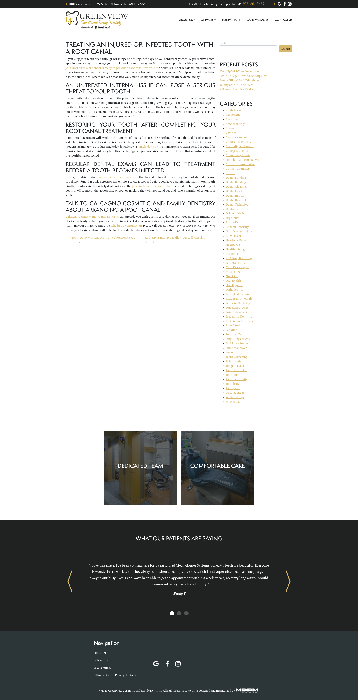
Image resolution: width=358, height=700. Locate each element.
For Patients (231, 20)
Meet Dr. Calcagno (237, 267)
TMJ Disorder (234, 361)
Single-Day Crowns (238, 339)
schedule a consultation (126, 226)
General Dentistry (237, 227)
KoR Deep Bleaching (239, 258)
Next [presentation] (288, 581)
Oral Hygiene (234, 285)
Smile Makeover (236, 348)
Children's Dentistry (238, 142)
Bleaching (232, 119)
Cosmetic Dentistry (238, 169)
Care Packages (257, 20)
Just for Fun (233, 254)
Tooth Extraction (236, 370)
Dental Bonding (236, 178)
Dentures (232, 209)
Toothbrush (233, 384)
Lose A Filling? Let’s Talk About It (241, 80)
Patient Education (237, 294)
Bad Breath (233, 115)
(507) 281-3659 (253, 3)
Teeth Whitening (236, 357)
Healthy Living (235, 249)
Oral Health (233, 281)
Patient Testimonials (239, 299)
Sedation (231, 330)
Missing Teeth (234, 272)
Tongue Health (235, 366)
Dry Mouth (233, 218)
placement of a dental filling (151, 186)
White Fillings (235, 397)
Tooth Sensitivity (236, 379)
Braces (230, 128)
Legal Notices (102, 668)
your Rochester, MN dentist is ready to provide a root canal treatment (111, 68)
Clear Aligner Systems (240, 146)
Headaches (233, 245)
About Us (186, 20)
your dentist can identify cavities (117, 177)
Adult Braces (234, 110)
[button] (171, 613)
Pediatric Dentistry (238, 303)
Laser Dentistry (235, 263)
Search (224, 43)
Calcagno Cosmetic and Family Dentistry (92, 217)
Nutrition (232, 276)
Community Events (238, 155)
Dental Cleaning (236, 187)
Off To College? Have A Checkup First (243, 76)
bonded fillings (235, 124)
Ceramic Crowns (236, 137)
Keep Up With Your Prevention (239, 71)
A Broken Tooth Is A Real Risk (238, 89)
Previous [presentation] (69, 581)
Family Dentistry (236, 222)
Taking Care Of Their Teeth (237, 85)
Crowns (230, 173)
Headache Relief (236, 240)
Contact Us (283, 20)
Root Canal (233, 325)
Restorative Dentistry (239, 321)
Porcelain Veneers (237, 312)
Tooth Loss (232, 375)
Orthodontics (234, 290)
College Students (237, 151)
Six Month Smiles (237, 343)
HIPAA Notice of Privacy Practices (115, 675)
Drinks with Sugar (237, 213)
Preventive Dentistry (239, 316)
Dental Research (236, 200)
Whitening (233, 402)
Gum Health (234, 236)
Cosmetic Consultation (240, 164)
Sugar (229, 352)
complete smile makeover (242, 160)
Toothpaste (233, 388)
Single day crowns (150, 147)
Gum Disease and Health (241, 231)
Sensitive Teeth (235, 334)
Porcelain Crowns (237, 307)
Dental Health (235, 191)
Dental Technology (238, 204)
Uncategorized (235, 393)
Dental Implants (236, 195)
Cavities (231, 133)
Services (207, 20)
